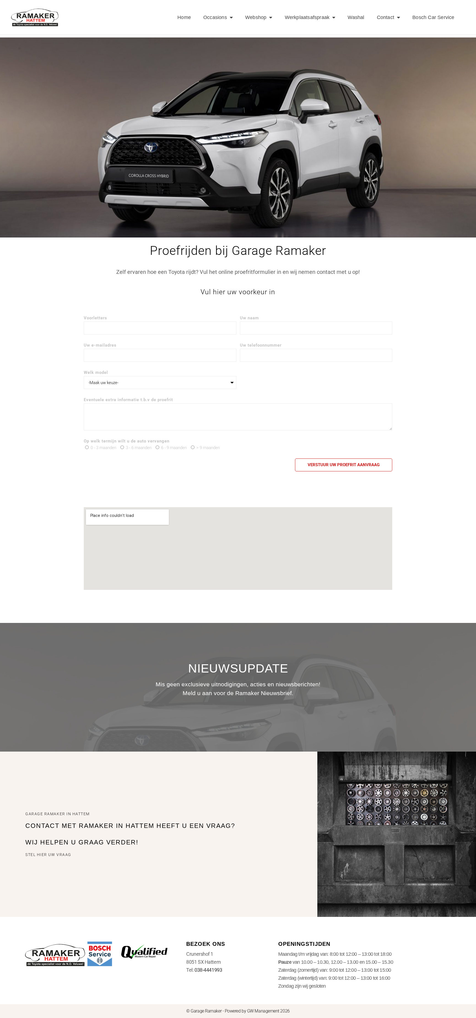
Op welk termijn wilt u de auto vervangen (126, 441)
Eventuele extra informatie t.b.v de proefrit (128, 400)
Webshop (255, 17)
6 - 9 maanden (174, 447)
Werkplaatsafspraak (307, 17)
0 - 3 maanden (103, 447)
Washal (356, 17)
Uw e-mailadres (100, 345)
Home (184, 17)
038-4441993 (208, 970)
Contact (385, 17)
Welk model (96, 373)
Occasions (215, 17)
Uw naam (249, 318)
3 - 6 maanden (139, 447)
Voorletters (95, 318)
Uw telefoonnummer (261, 345)
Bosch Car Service (433, 17)
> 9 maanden (208, 447)
